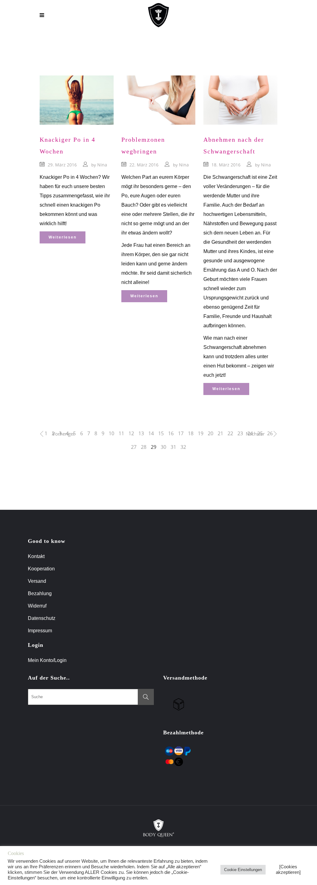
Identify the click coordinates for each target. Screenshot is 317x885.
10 (111, 433)
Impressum (40, 630)
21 (220, 433)
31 (173, 447)
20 (210, 433)
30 (163, 447)
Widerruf (37, 605)
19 (200, 433)
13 (141, 433)
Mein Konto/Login (48, 660)
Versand (37, 581)
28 (143, 447)
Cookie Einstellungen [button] (243, 869)
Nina (102, 165)
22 (230, 433)
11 (121, 433)
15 (161, 433)
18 (190, 433)
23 (240, 433)
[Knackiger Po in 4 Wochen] (77, 100)
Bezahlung (40, 593)
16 (171, 433)
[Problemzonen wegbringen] (158, 100)
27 (134, 447)
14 (151, 433)
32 (183, 447)
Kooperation (41, 568)
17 (181, 433)
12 (131, 433)
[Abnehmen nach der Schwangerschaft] (240, 100)
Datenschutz (41, 618)
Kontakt (36, 556)
